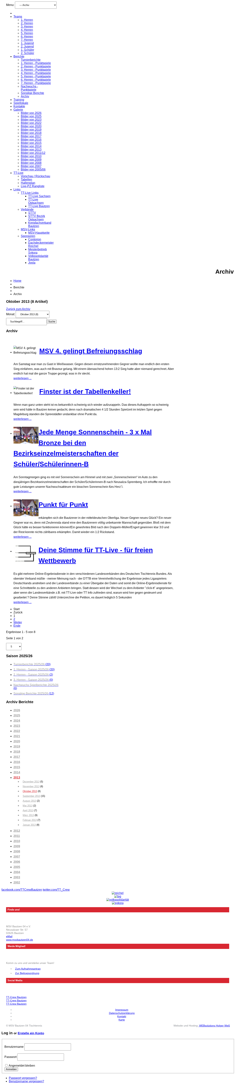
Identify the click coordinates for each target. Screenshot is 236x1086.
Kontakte (19, 106)
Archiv (25, 96)
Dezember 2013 (31, 781)
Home (17, 280)
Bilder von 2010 (31, 156)
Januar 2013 (29, 824)
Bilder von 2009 (31, 159)
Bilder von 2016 (31, 139)
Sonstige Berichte (32, 93)
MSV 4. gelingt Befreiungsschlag (90, 351)
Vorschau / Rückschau (35, 176)
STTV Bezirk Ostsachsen (36, 218)
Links (16, 189)
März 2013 (28, 815)
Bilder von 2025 (31, 116)
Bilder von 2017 (31, 136)
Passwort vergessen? (23, 1078)
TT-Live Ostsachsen (36, 201)
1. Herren (27, 19)
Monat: (11, 314)
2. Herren (27, 23)
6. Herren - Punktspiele (36, 79)
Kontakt (121, 1016)
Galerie (18, 109)
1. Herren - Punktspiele (36, 63)
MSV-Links (28, 229)
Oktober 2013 (30, 791)
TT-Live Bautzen (39, 206)
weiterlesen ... (22, 378)
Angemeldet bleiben (22, 1065)
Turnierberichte (31, 59)
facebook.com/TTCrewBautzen (21, 889)
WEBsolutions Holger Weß (214, 1025)
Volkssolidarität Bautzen (38, 257)
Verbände (27, 209)
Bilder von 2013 (31, 149)
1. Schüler (27, 49)
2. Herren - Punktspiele (36, 66)
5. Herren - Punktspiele (36, 76)
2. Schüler (27, 53)
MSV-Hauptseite (39, 232)
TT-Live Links (30, 192)
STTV (32, 212)
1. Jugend (27, 43)
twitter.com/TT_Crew (56, 889)
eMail (9, 936)
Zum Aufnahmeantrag (28, 968)
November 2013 (31, 786)
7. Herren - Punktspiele (36, 83)
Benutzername (14, 1046)
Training (18, 99)
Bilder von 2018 (31, 133)
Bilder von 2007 (31, 166)
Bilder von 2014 (31, 146)
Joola (31, 262)
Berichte (18, 56)
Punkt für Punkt (63, 504)
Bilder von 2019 (31, 129)
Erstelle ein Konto (31, 1033)
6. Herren (27, 36)
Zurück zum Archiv (18, 309)
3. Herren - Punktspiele (36, 69)
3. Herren (27, 26)
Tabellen (26, 179)
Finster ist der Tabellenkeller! (85, 391)
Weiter (17, 622)
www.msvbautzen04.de (19, 939)
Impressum (121, 1009)
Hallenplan (28, 182)
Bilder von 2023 (31, 119)
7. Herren (27, 39)
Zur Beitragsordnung (27, 973)
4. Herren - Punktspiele (36, 73)
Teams (17, 16)
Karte (122, 1019)
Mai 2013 (27, 805)
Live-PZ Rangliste (32, 186)
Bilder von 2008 (31, 162)
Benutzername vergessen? (26, 1081)
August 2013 (29, 800)
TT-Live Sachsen (39, 196)
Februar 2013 (30, 820)
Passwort (10, 1056)
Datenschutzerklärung (122, 1013)
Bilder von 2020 (31, 126)
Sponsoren (28, 236)
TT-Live (18, 172)
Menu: (10, 4)
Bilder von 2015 (31, 142)
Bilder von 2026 (31, 113)
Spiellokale (20, 103)
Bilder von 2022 (31, 123)
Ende (16, 625)
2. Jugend (27, 46)
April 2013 (28, 810)
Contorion (34, 239)
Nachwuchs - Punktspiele (29, 88)
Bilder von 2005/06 (33, 169)
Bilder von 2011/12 (33, 152)
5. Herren (27, 33)
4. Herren (27, 29)
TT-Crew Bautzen (16, 997)
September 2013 (31, 796)
